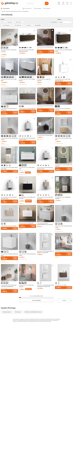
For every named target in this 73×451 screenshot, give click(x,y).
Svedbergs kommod (6, 312)
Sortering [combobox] (60, 22)
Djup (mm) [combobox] (10, 22)
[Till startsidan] (9, 3)
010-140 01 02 (28, 8)
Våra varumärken (37, 8)
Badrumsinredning (9, 11)
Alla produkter (6, 8)
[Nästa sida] (70, 300)
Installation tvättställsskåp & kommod (33, 312)
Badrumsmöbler (17, 11)
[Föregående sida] (57, 300)
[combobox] (64, 300)
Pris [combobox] (3, 22)
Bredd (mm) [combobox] (18, 22)
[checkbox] (6, 25)
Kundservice (59, 4)
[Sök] (47, 3)
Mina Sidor (63, 4)
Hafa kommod (18, 312)
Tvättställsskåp (25, 11)
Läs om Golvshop (46, 8)
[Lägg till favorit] (16, 30)
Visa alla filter (38, 25)
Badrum (3, 11)
